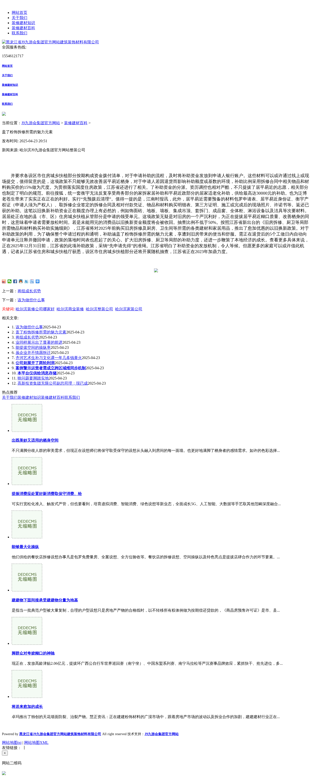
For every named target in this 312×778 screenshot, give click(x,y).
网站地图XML (36, 742)
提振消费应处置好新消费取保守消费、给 (47, 494)
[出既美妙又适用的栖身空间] (27, 430)
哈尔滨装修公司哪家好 (35, 309)
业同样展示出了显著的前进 (39, 342)
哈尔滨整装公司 (99, 309)
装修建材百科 (23, 28)
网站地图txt (11, 742)
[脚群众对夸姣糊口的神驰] (27, 643)
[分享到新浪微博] (4, 281)
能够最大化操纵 (25, 547)
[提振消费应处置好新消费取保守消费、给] (27, 484)
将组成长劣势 (29, 291)
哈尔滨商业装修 (70, 309)
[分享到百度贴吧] (32, 281)
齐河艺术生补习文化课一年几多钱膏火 (49, 358)
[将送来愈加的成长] (27, 696)
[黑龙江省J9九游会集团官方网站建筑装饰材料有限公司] (50, 42)
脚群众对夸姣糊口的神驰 (33, 653)
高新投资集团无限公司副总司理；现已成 (53, 383)
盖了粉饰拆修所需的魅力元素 (41, 332)
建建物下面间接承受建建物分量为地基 (45, 600)
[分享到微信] (10, 281)
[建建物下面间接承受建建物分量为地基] (27, 590)
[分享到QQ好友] (21, 281)
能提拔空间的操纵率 (33, 347)
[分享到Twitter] (26, 281)
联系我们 (19, 33)
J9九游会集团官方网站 (40, 123)
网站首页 (19, 12)
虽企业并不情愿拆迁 (33, 353)
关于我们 (19, 18)
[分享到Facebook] (15, 281)
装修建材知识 (23, 23)
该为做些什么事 (31, 300)
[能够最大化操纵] (27, 537)
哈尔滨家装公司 (128, 309)
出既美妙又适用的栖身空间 (35, 440)
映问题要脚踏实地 (33, 378)
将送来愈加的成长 (27, 706)
